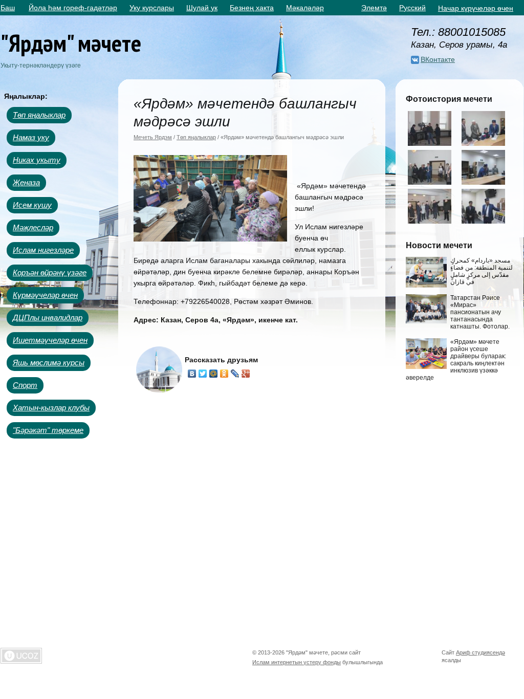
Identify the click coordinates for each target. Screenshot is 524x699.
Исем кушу (32, 205)
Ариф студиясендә (480, 652)
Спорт (25, 385)
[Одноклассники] (224, 373)
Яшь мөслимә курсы (48, 362)
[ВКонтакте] (192, 373)
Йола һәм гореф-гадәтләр (73, 8)
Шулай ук (201, 8)
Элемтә (374, 8)
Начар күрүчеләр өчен (475, 8)
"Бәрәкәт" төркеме (48, 430)
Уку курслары (151, 8)
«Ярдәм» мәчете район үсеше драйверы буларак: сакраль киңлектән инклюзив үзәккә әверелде (456, 359)
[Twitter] (203, 373)
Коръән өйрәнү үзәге (49, 272)
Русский (412, 8)
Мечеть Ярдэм (153, 137)
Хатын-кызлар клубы (51, 407)
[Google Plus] (246, 373)
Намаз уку (31, 137)
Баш (8, 8)
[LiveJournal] (235, 373)
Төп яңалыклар (39, 115)
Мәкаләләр (305, 8)
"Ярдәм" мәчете (71, 42)
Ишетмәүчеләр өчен (50, 340)
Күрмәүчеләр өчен (45, 295)
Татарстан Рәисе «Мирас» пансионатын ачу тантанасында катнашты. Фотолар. (480, 312)
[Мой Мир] (213, 373)
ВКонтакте (438, 59)
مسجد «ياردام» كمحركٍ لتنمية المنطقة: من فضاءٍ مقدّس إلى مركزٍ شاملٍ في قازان (481, 271)
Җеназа (26, 182)
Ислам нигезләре (43, 250)
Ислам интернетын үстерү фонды (296, 662)
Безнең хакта (252, 8)
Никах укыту (36, 160)
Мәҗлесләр (33, 227)
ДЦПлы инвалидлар (47, 317)
